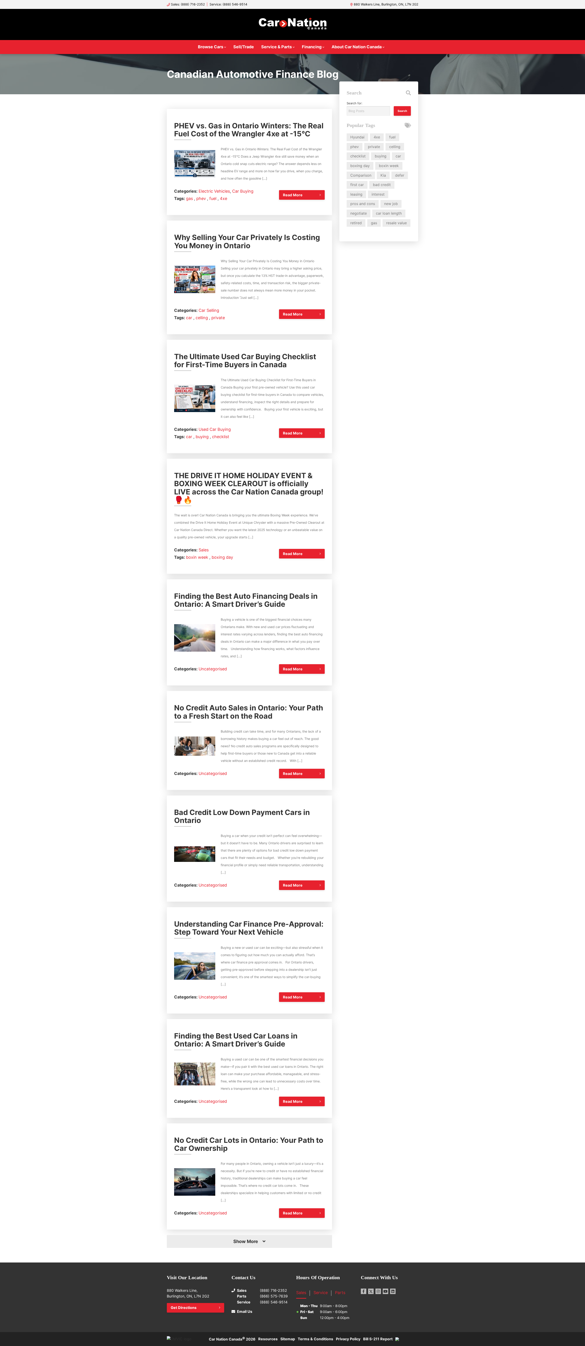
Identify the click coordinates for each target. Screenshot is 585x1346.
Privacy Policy (348, 1339)
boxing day (222, 557)
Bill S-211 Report (378, 1339)
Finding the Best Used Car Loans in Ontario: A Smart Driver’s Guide (236, 1039)
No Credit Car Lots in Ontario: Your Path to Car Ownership (248, 1144)
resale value (396, 223)
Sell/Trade (243, 46)
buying (203, 436)
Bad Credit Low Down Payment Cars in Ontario (242, 816)
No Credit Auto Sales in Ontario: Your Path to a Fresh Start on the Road (248, 711)
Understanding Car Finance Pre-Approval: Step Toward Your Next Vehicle (249, 928)
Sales (204, 550)
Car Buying (242, 191)
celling (202, 317)
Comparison (360, 175)
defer (399, 175)
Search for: (354, 103)
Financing (312, 46)
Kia (383, 175)
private (218, 317)
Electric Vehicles (214, 191)
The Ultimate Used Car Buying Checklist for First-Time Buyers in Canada (245, 360)
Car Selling (209, 310)
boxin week (197, 557)
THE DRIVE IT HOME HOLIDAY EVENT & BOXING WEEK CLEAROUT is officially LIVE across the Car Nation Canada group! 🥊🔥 (248, 487)
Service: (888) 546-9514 (228, 4)
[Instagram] (378, 1291)
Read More (293, 195)
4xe (223, 198)
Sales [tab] (301, 1292)
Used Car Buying (215, 429)
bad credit (382, 184)
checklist (220, 436)
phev (201, 198)
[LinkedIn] (393, 1291)
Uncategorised (213, 668)
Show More (245, 1241)
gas (190, 198)
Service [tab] (321, 1292)
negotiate (358, 213)
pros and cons (362, 203)
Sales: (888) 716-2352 (188, 4)
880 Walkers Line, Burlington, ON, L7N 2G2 (386, 4)
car (189, 317)
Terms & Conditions (315, 1339)
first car (357, 184)
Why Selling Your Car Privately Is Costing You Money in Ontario (247, 241)
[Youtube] (385, 1291)
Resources (268, 1339)
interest (378, 194)
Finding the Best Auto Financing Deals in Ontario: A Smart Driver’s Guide (246, 600)
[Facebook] (363, 1291)
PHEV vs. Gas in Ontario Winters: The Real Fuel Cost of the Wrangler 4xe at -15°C (249, 129)
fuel (213, 198)
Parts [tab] (340, 1292)
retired (356, 223)
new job (391, 203)
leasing (356, 194)
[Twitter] (371, 1291)
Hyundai (357, 137)
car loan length (389, 213)
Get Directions (184, 1307)
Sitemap (287, 1339)
